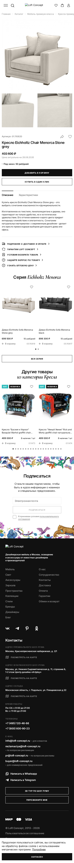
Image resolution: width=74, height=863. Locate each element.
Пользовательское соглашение (24, 833)
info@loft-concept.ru (17, 740)
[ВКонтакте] (7, 628)
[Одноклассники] (36, 628)
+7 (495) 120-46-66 (17, 723)
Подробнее (39, 849)
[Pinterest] (27, 628)
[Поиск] (12, 5)
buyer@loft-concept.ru (18, 761)
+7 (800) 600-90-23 (17, 728)
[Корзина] (62, 5)
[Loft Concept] (37, 5)
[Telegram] (17, 628)
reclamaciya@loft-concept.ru (22, 746)
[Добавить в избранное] (70, 137)
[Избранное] (56, 5)
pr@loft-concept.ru (16, 755)
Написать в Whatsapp (23, 773)
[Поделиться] (62, 137)
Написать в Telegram (23, 779)
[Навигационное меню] (6, 5)
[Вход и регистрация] (68, 5)
